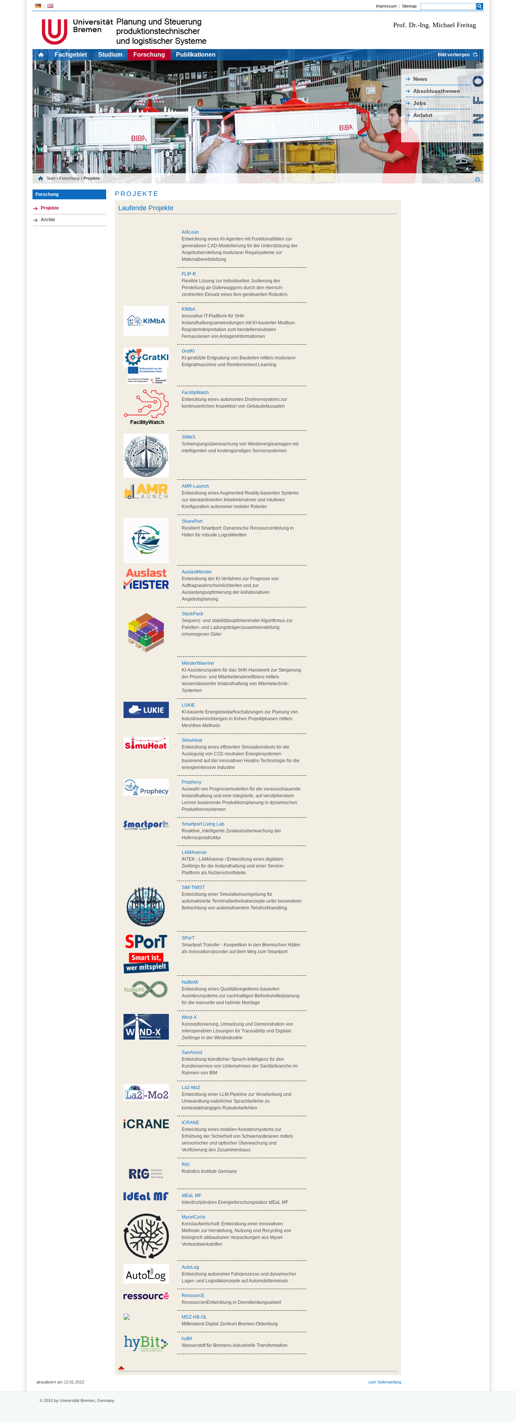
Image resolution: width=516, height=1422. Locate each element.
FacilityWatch (195, 392)
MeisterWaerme (198, 663)
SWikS (188, 437)
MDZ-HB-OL (194, 1317)
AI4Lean (190, 232)
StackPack (192, 613)
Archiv (48, 219)
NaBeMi (190, 982)
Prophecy (191, 782)
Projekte (50, 208)
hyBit (187, 1338)
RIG (186, 1164)
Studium (110, 54)
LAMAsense (194, 852)
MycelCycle (193, 1217)
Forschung (149, 54)
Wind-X (189, 1017)
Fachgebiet (71, 54)
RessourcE (193, 1295)
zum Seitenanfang (384, 1382)
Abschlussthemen (436, 91)
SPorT (188, 938)
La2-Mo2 (191, 1087)
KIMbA (188, 309)
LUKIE (188, 705)
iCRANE (190, 1122)
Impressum (386, 6)
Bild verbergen (454, 54)
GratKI (188, 351)
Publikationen (196, 54)
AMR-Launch (195, 486)
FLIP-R (189, 274)
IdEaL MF (191, 1195)
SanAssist (192, 1052)
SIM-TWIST (193, 887)
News (420, 79)
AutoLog (190, 1267)
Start (50, 178)
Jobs (419, 103)
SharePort (192, 521)
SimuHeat (192, 740)
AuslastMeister (197, 572)
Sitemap (409, 6)
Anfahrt (423, 115)
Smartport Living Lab (203, 824)
